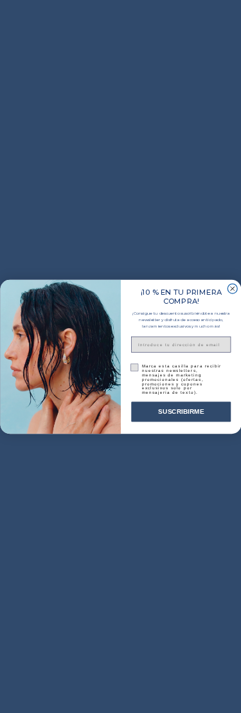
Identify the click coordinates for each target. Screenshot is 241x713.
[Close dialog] (232, 288)
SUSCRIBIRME (181, 411)
